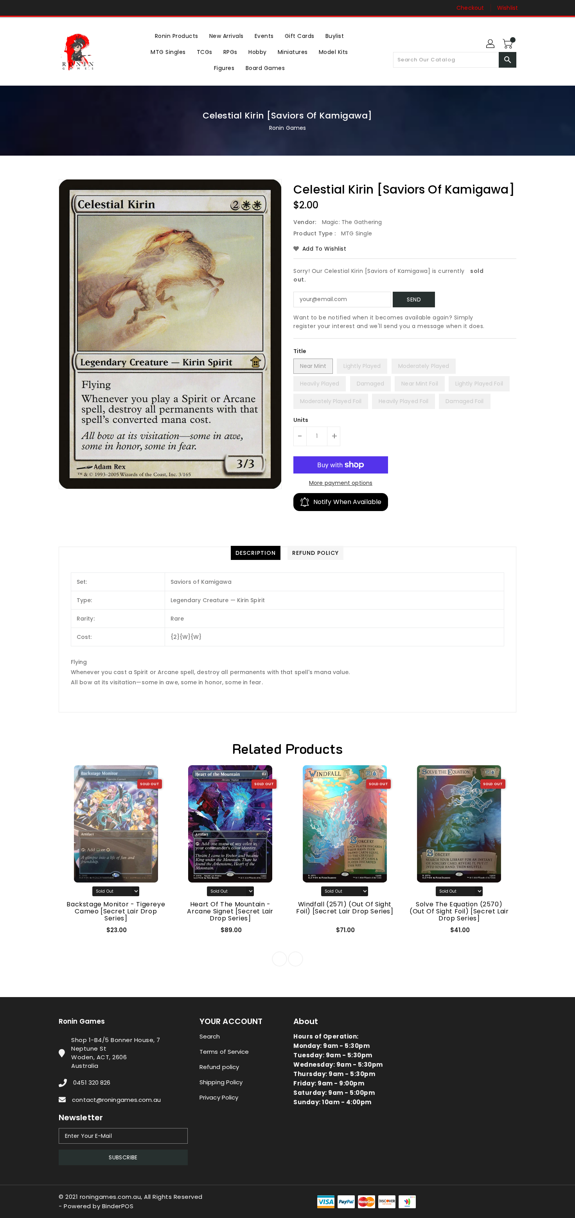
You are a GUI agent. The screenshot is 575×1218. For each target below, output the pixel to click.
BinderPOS (118, 1206)
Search (209, 1036)
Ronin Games (287, 128)
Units (301, 420)
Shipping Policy (221, 1082)
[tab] (255, 553)
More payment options (340, 483)
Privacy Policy (218, 1097)
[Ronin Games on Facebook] (48, 8)
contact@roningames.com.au (116, 1100)
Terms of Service (224, 1052)
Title (300, 351)
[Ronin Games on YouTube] (77, 8)
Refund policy (219, 1067)
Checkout (470, 8)
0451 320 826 (91, 1082)
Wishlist (507, 8)
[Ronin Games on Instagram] (62, 8)
